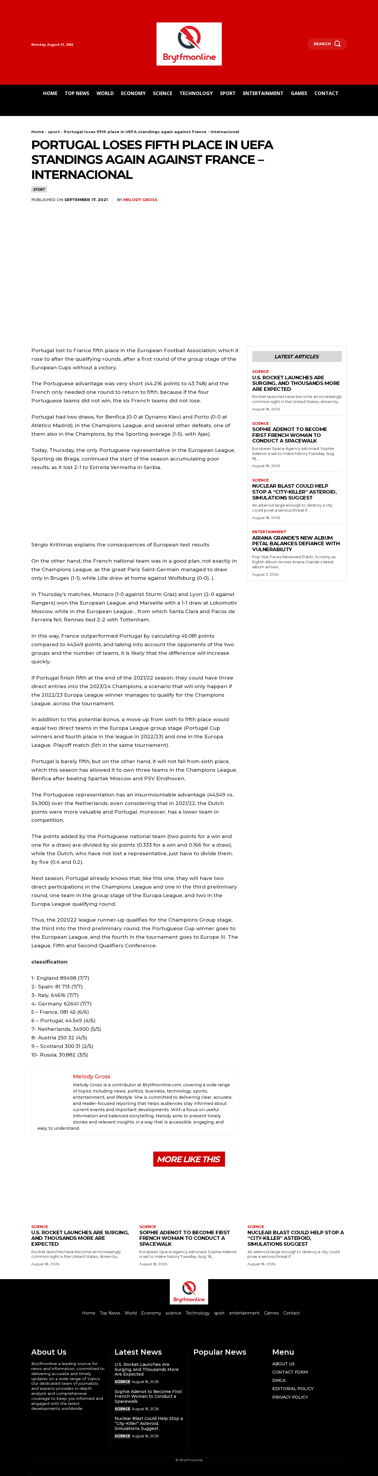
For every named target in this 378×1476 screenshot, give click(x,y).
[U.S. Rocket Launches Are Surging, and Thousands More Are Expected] (81, 1196)
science (260, 372)
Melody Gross (140, 199)
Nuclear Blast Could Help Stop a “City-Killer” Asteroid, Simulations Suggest (294, 491)
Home (37, 131)
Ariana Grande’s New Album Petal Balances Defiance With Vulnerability (296, 543)
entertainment (269, 532)
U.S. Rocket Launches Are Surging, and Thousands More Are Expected (296, 383)
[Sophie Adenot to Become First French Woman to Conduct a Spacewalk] (189, 1196)
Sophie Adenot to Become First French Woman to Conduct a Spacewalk (289, 435)
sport (54, 131)
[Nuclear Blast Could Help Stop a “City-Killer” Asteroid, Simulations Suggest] (297, 1196)
